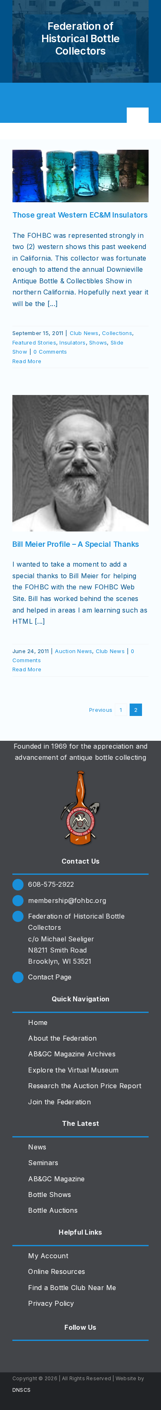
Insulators (72, 342)
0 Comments (50, 351)
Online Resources (56, 1271)
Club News (84, 333)
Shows (98, 342)
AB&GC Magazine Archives (72, 1054)
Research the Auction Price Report (84, 1086)
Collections (117, 333)
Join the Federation (59, 1102)
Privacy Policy (51, 1303)
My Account (48, 1256)
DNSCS (21, 1390)
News (37, 1147)
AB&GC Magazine (56, 1179)
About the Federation (62, 1038)
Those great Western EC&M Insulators (80, 215)
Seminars (43, 1163)
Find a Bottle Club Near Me (72, 1287)
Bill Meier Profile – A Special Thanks (75, 544)
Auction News (73, 651)
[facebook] (15, 95)
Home (37, 1022)
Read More (26, 361)
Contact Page (49, 977)
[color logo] (80, 773)
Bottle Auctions (53, 1210)
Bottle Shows (49, 1194)
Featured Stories (34, 342)
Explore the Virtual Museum (73, 1070)
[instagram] (30, 95)
